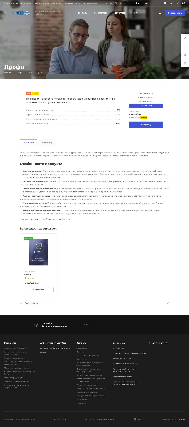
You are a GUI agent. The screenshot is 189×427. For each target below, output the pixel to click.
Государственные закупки (87, 355)
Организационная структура (89, 375)
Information (119, 343)
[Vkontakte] (106, 3)
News (43, 352)
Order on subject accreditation (55, 348)
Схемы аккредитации (13, 378)
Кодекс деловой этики (122, 377)
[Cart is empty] (183, 3)
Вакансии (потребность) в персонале (92, 388)
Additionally (46, 142)
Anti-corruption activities (53, 343)
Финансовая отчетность (86, 385)
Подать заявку (175, 13)
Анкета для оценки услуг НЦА (126, 364)
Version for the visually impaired (99, 419)
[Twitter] (120, 3)
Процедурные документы (15, 348)
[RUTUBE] (111, 3)
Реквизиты (81, 403)
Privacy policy (60, 419)
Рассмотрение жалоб (122, 359)
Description (28, 142)
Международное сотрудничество (90, 396)
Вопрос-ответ (118, 348)
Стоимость (80, 359)
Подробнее (38, 290)
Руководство (81, 399)
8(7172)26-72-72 (146, 3)
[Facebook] (115, 3)
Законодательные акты (14, 358)
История (80, 352)
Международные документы (16, 368)
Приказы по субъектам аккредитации (129, 353)
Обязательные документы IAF (17, 381)
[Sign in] (178, 3)
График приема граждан (87, 392)
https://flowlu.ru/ (62, 219)
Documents (10, 343)
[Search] (160, 13)
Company (81, 343)
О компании (81, 348)
